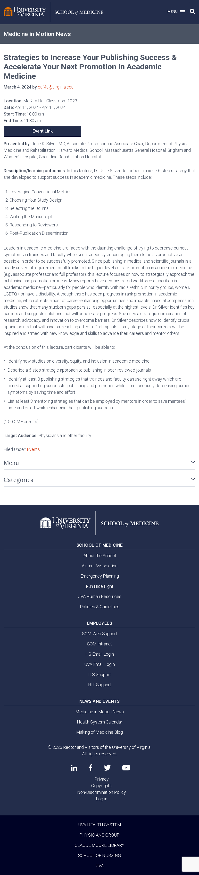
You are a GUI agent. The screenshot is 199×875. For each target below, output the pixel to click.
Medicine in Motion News (37, 34)
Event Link (43, 131)
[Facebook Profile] (90, 767)
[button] (193, 11)
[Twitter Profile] (107, 768)
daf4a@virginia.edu (56, 86)
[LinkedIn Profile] (74, 768)
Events (33, 449)
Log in (101, 798)
